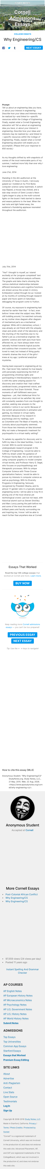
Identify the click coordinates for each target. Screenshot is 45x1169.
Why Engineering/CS (17, 897)
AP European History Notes (18, 995)
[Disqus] (22, 734)
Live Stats (8, 1092)
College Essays (22, 34)
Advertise (8, 1078)
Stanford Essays (12, 1050)
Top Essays (9, 1037)
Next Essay (22, 641)
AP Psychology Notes (15, 1004)
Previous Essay (22, 634)
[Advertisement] (22, 77)
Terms (6, 1127)
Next (33, 47)
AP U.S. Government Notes (17, 1009)
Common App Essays (14, 1046)
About (6, 1073)
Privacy (32, 1123)
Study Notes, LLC (32, 1119)
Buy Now (22, 583)
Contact (7, 1087)
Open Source (10, 1096)
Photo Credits (16, 1127)
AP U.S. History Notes (15, 1013)
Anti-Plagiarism (11, 1083)
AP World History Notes (16, 1018)
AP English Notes (12, 991)
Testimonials (10, 1101)
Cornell (29, 830)
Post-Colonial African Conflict (22, 894)
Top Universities (12, 1041)
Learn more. (35, 576)
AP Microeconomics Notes (17, 1000)
